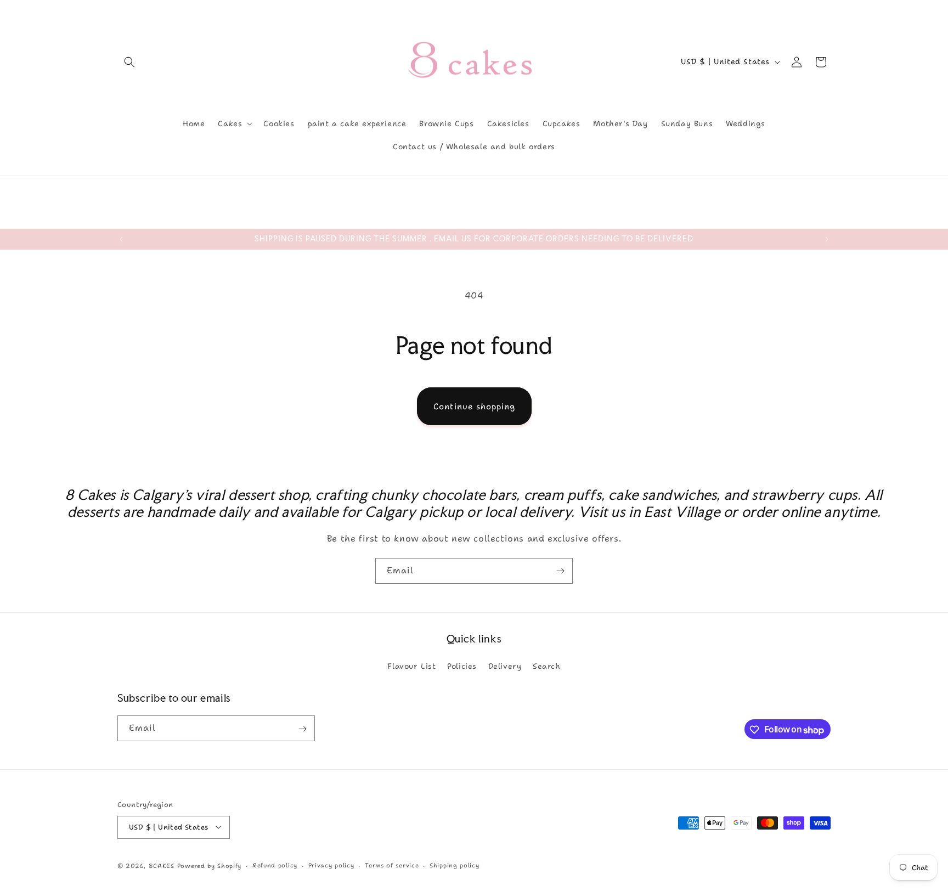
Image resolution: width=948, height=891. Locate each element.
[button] (129, 62)
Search (547, 665)
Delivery (505, 665)
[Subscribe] (560, 571)
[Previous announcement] (121, 239)
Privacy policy (331, 865)
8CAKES (161, 865)
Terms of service (392, 865)
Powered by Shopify (209, 865)
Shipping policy (454, 865)
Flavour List (411, 665)
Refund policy (274, 865)
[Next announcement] (827, 239)
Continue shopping (474, 406)
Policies (462, 665)
